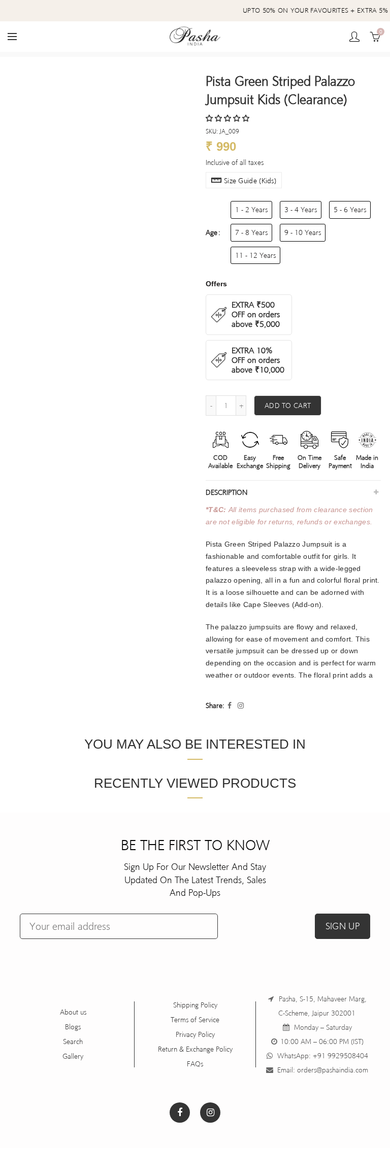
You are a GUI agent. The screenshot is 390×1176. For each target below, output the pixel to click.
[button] (228, 118)
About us (73, 1012)
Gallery (72, 1056)
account (354, 36)
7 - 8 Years (251, 232)
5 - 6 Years (350, 210)
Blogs (73, 1027)
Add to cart (288, 405)
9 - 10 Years (302, 232)
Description (226, 492)
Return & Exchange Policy (195, 1049)
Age (211, 232)
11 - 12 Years (255, 255)
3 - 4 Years (300, 210)
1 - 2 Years (251, 210)
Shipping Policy (195, 1005)
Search (73, 1041)
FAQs (195, 1064)
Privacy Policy (195, 1034)
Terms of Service (195, 1020)
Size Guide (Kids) (250, 181)
